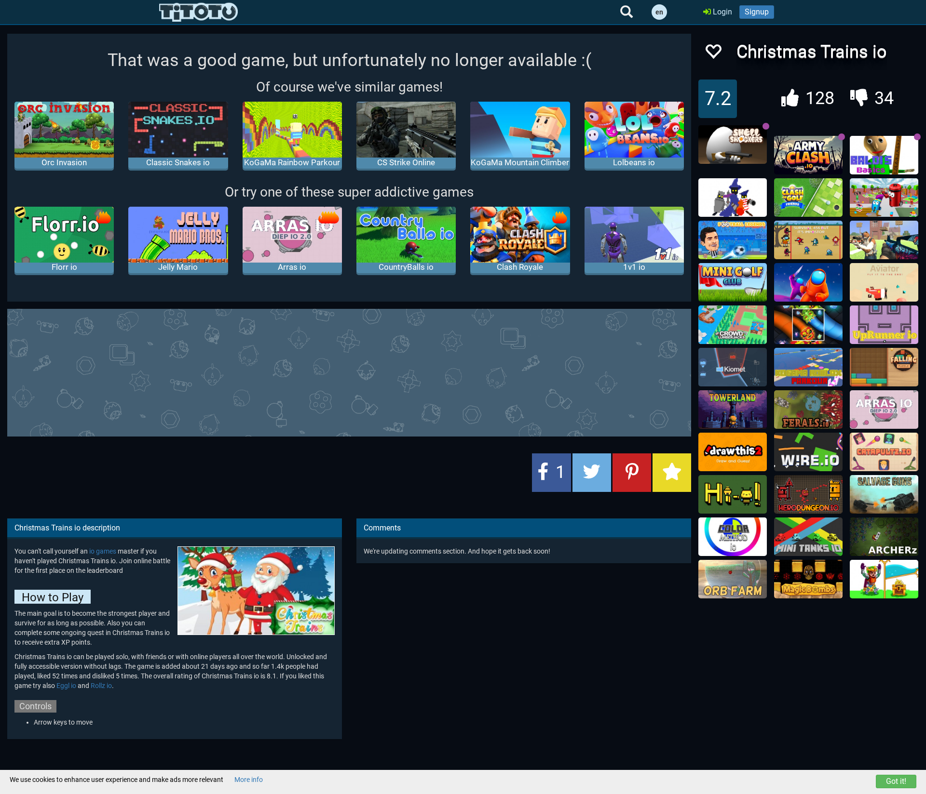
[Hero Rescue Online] (884, 579)
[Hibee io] (732, 494)
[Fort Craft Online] (884, 240)
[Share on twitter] (591, 472)
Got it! (896, 781)
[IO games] (198, 12)
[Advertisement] (349, 371)
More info (248, 779)
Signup (757, 11)
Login (721, 11)
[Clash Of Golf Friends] (808, 197)
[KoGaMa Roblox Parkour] (808, 367)
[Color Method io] (732, 536)
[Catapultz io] (884, 452)
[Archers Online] (884, 536)
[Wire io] (808, 452)
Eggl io (66, 685)
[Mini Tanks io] (808, 536)
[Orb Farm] (732, 579)
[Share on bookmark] (672, 472)
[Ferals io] (808, 409)
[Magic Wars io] (732, 197)
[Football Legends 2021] (732, 240)
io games (102, 551)
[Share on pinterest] (632, 472)
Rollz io (101, 685)
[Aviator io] (884, 282)
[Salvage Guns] (884, 494)
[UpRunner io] (884, 324)
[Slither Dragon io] (808, 324)
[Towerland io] (732, 409)
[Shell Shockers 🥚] (732, 144)
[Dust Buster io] (884, 197)
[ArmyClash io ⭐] (808, 155)
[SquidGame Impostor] (808, 240)
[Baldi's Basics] (884, 155)
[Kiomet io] (732, 367)
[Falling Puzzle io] (884, 367)
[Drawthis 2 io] (732, 452)
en (659, 12)
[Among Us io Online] (808, 282)
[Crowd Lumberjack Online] (732, 324)
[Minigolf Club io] (732, 282)
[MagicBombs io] (808, 579)
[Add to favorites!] (712, 54)
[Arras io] (884, 409)
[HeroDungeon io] (808, 494)
